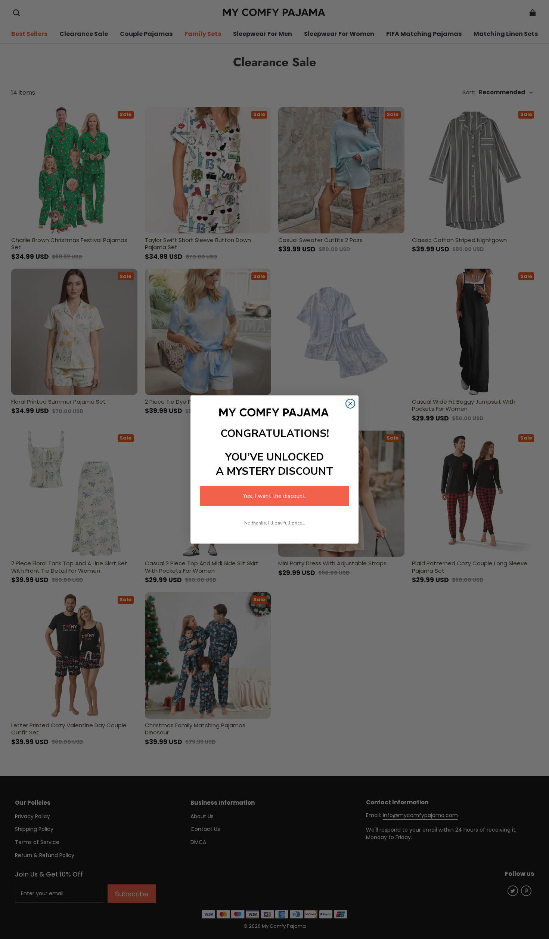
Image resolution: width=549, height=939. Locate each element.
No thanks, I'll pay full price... (274, 523)
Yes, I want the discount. (274, 496)
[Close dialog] (350, 403)
